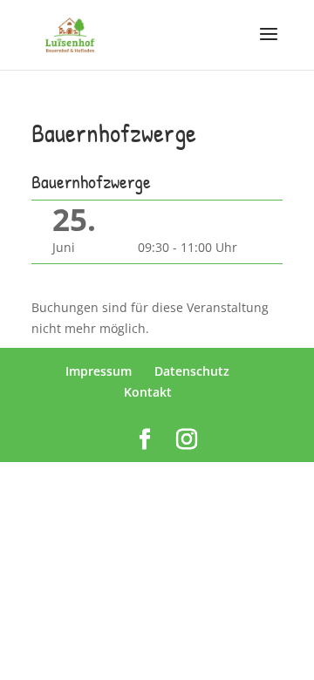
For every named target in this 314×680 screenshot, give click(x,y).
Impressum (98, 371)
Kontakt (148, 392)
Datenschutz (191, 371)
